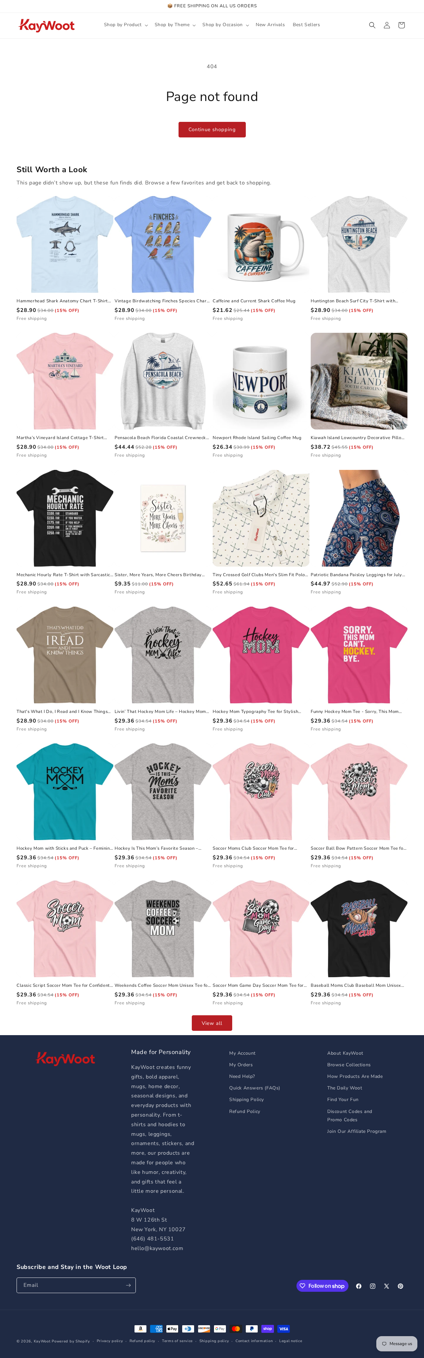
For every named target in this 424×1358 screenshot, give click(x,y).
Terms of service (177, 1340)
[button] (125, 25)
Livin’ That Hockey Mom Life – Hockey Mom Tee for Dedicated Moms (160, 712)
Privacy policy (110, 1340)
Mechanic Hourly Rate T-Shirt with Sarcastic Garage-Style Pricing (63, 575)
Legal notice (290, 1340)
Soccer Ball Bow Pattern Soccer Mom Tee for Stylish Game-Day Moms (358, 848)
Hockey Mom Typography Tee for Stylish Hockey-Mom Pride (255, 712)
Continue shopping (212, 129)
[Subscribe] (128, 1285)
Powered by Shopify (71, 1341)
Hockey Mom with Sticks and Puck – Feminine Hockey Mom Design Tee (64, 848)
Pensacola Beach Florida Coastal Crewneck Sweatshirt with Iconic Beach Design (160, 438)
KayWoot (42, 1341)
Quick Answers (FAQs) (254, 1088)
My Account (242, 1053)
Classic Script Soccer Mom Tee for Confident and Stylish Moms (63, 985)
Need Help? (242, 1076)
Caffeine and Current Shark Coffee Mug (254, 301)
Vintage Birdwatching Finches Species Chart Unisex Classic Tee (161, 301)
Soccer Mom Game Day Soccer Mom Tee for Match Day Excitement (258, 985)
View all (212, 1023)
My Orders (241, 1065)
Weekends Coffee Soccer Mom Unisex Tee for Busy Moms (162, 985)
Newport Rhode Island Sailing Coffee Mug (257, 438)
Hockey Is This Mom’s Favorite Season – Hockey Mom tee (156, 848)
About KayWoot (345, 1053)
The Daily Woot (344, 1088)
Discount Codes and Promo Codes (349, 1115)
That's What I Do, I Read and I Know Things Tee (62, 712)
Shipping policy (214, 1340)
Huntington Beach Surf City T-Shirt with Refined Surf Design (353, 301)
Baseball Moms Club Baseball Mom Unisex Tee (356, 985)
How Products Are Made (355, 1076)
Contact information (254, 1340)
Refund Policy (244, 1111)
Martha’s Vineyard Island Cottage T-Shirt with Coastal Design (60, 438)
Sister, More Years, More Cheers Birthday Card (158, 575)
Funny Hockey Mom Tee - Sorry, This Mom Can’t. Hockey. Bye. (355, 712)
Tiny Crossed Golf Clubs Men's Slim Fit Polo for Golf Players (259, 575)
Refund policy (142, 1340)
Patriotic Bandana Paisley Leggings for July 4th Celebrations (356, 575)
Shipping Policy (246, 1099)
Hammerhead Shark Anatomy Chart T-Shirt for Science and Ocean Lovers (62, 301)
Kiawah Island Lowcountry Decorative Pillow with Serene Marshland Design (358, 438)
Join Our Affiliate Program (357, 1131)
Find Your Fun (343, 1099)
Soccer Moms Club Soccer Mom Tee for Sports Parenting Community (253, 848)
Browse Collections (349, 1065)
